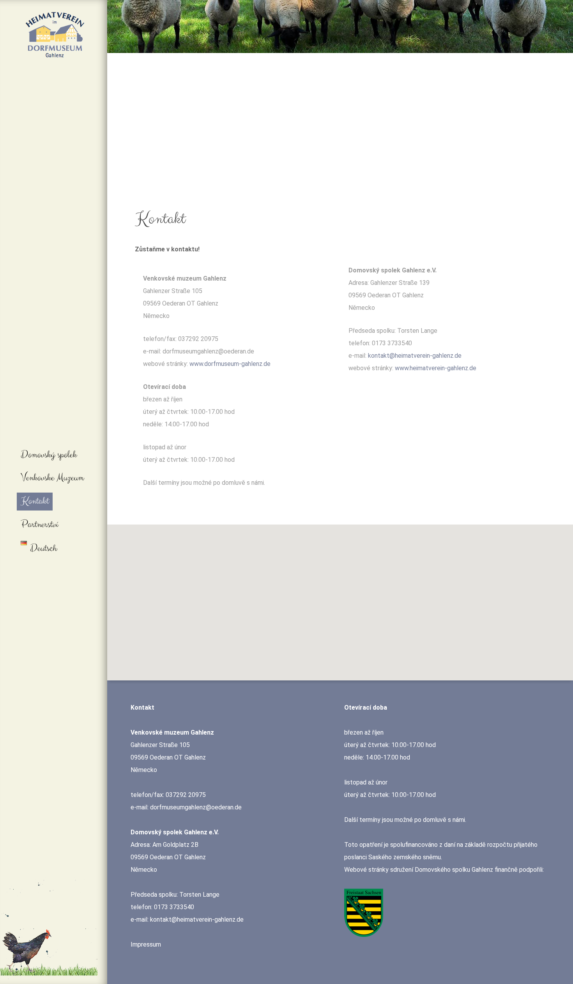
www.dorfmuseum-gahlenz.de (230, 363)
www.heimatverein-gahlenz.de (435, 368)
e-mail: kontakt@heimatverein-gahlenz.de (187, 919)
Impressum (146, 944)
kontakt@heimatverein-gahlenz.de (415, 355)
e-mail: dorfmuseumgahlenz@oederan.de (186, 807)
